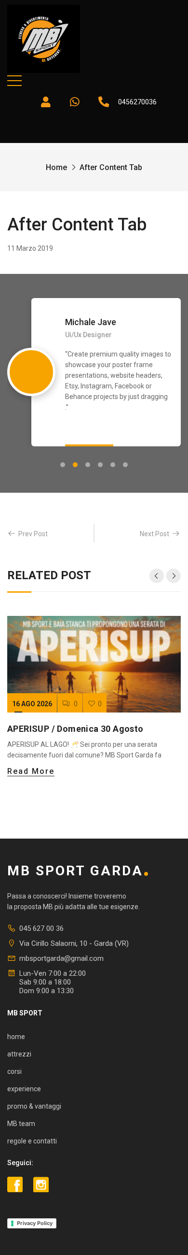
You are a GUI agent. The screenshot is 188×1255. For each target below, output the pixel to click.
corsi (14, 1071)
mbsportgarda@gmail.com (61, 958)
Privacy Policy (35, 1223)
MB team (21, 1123)
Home (56, 167)
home (16, 1037)
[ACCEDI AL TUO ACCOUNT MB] (45, 101)
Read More (30, 771)
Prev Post (33, 534)
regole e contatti (32, 1141)
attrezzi (19, 1054)
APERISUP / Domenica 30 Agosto (75, 729)
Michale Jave (90, 322)
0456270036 (137, 102)
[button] (62, 464)
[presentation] (156, 576)
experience (24, 1089)
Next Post (154, 534)
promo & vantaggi (34, 1106)
